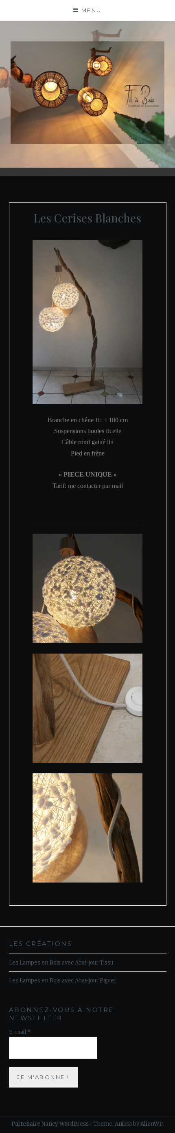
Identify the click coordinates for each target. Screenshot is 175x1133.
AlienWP (151, 1123)
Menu (91, 10)
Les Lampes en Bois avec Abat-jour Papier (62, 980)
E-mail (20, 1032)
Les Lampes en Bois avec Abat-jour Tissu (61, 962)
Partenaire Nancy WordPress (50, 1123)
